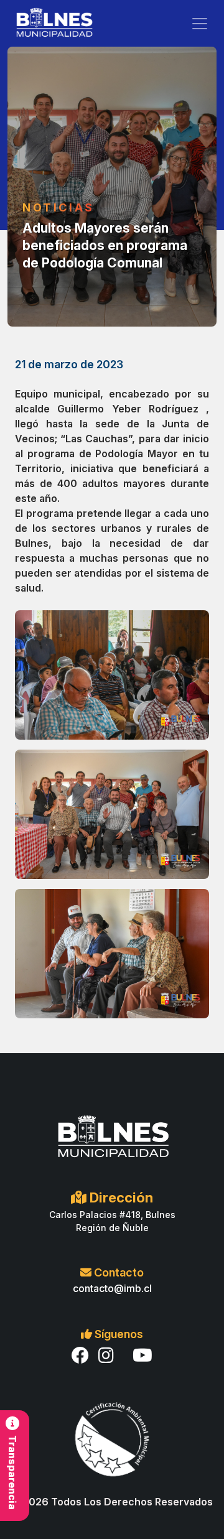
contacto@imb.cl (112, 1288)
